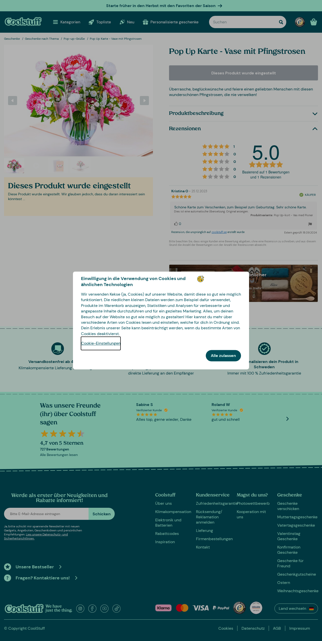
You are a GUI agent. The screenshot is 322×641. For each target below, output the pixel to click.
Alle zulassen (223, 355)
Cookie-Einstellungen (100, 343)
